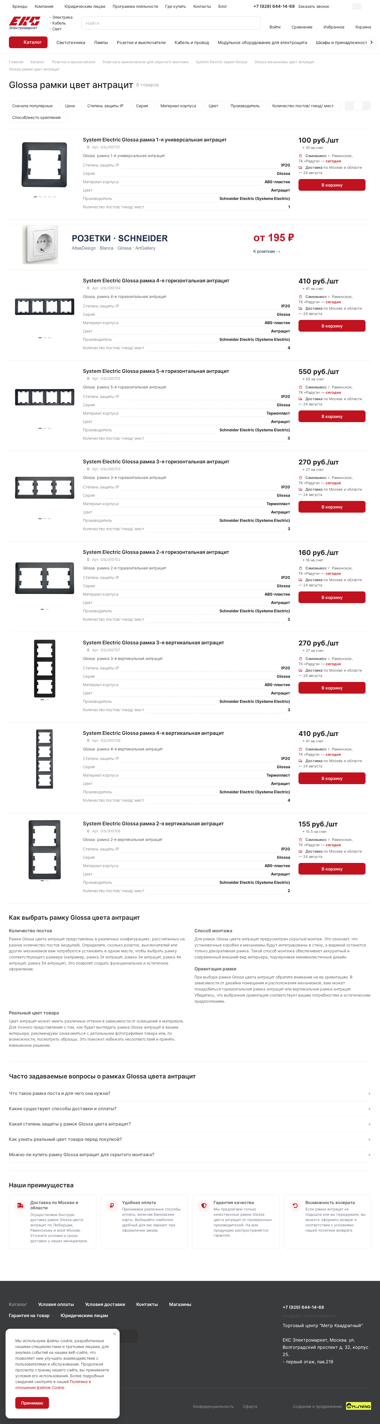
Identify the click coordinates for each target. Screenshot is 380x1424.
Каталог (18, 1304)
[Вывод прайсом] (366, 106)
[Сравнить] (360, 149)
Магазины (180, 1304)
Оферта (250, 1406)
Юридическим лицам (84, 1315)
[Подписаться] (128, 1336)
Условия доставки (105, 1304)
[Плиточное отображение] (350, 106)
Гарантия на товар (29, 1315)
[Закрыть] (115, 1334)
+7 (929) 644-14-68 (274, 6)
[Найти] (254, 23)
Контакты (147, 1304)
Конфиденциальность (213, 1406)
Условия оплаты (56, 1304)
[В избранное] (360, 139)
